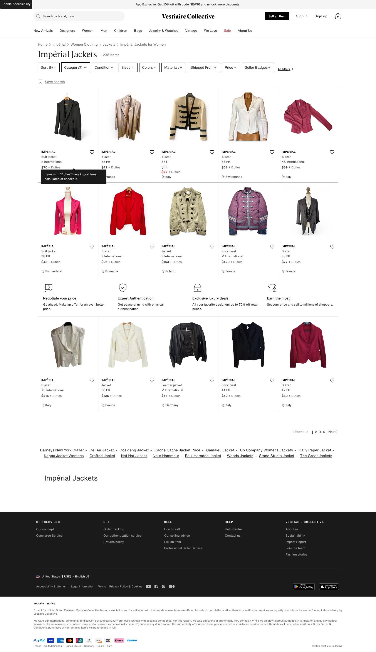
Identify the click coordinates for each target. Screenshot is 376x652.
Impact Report (296, 542)
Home (42, 44)
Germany (89, 646)
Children (120, 30)
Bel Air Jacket (102, 450)
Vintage (191, 30)
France (37, 646)
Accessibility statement (51, 586)
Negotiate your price (59, 298)
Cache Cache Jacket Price (177, 450)
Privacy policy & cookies (125, 586)
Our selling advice (177, 535)
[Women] (97, 30)
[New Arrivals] (56, 30)
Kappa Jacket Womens (64, 456)
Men (104, 30)
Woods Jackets (240, 456)
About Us (245, 30)
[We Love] (220, 30)
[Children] (130, 30)
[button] (338, 16)
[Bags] (145, 30)
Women (88, 30)
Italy (109, 646)
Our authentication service (122, 535)
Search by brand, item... (60, 16)
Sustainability (295, 535)
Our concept (45, 529)
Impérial (58, 44)
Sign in (302, 16)
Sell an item (277, 16)
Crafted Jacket (102, 456)
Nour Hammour (166, 456)
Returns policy (113, 542)
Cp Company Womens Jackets (266, 450)
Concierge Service (49, 535)
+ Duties (54, 167)
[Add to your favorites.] (91, 152)
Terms (102, 586)
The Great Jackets (316, 456)
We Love (210, 30)
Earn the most (278, 298)
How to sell (172, 529)
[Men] (110, 30)
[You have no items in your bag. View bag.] (338, 16)
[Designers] (78, 30)
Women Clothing (84, 44)
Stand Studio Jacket (276, 456)
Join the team (295, 548)
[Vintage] (200, 30)
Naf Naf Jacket (134, 456)
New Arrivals (43, 30)
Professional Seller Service (183, 548)
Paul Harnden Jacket (203, 456)
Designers (67, 30)
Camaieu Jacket (220, 450)
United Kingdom (53, 646)
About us (292, 529)
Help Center (233, 529)
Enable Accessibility (16, 4)
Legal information (82, 586)
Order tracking (113, 529)
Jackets (109, 44)
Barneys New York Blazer (62, 450)
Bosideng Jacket (134, 450)
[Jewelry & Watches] (181, 30)
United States (73, 646)
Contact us (233, 535)
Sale (227, 30)
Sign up (321, 16)
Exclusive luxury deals (210, 298)
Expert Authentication (136, 298)
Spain (100, 646)
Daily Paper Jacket (315, 450)
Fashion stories (296, 554)
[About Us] (255, 30)
